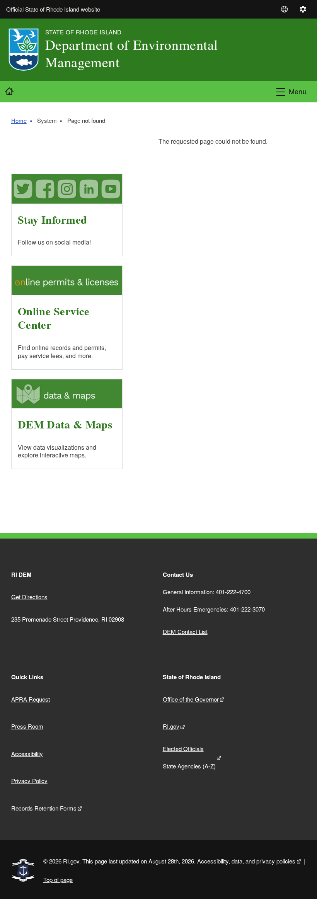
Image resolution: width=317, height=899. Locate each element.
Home (19, 120)
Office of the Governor (191, 699)
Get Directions (29, 597)
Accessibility (27, 753)
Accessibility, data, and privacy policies (246, 861)
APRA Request (30, 699)
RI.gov (171, 726)
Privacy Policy (29, 781)
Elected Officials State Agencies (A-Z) (189, 757)
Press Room (27, 726)
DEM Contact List (185, 631)
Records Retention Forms (44, 808)
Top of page (58, 879)
